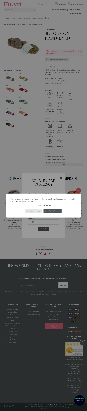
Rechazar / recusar (34, 211)
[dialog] (43, 205)
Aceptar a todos (52, 211)
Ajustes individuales (43, 205)
